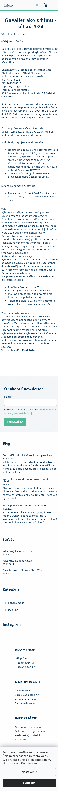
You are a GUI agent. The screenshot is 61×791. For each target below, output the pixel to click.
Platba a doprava (25, 703)
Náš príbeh (21, 658)
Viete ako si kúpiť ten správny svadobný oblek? (27, 480)
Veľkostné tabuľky (25, 699)
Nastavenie (29, 772)
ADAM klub (21, 739)
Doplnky (13, 609)
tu (35, 763)
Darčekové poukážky (27, 694)
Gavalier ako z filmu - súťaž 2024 (22, 570)
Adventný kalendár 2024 (17, 561)
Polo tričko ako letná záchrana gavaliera (27, 455)
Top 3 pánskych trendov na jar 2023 (24, 505)
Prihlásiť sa (15, 421)
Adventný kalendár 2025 (17, 551)
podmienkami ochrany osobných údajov (30, 411)
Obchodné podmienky (28, 727)
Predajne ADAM (24, 662)
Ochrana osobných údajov (30, 731)
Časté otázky (22, 690)
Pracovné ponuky (25, 666)
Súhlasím (29, 783)
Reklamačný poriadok (28, 735)
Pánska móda (16, 602)
